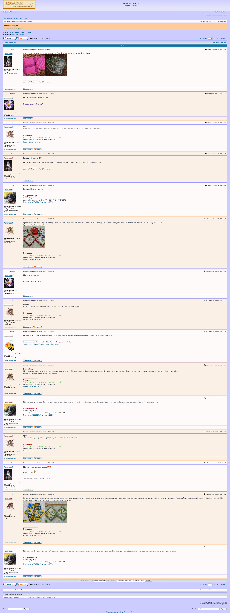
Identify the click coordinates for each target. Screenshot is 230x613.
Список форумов (9, 21)
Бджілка (12, 331)
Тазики (38, 142)
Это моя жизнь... (29, 342)
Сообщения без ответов (10, 18)
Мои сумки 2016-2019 (31, 202)
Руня (16, 34)
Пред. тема (215, 42)
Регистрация (15, 12)
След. (225, 38)
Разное (25, 142)
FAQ (218, 12)
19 (222, 38)
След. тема (223, 42)
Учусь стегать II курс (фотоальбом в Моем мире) (41, 344)
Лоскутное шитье (26, 21)
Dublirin (17, 21)
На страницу (203, 38)
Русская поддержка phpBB (115, 612)
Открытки (32, 142)
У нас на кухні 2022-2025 (17, 32)
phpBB (107, 611)
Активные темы (23, 18)
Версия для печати (10, 42)
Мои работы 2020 (46, 202)
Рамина (12, 93)
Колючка (21, 34)
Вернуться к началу (10, 89)
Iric (13, 34)
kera (12, 49)
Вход (6, 12)
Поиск (225, 12)
